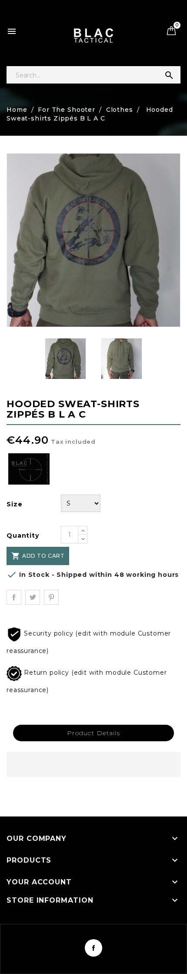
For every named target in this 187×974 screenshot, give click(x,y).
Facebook (93, 948)
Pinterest (51, 597)
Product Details (93, 733)
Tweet (33, 597)
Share (14, 597)
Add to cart (37, 556)
